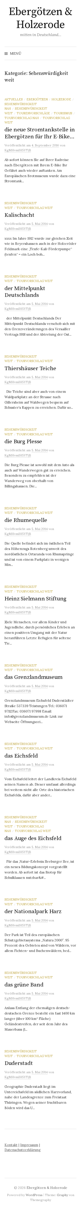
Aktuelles (13, 99)
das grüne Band (23, 984)
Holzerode (61, 99)
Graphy (62, 1195)
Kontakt (11, 1145)
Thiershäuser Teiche (30, 368)
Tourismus (63, 113)
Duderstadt (18, 1063)
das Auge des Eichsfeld (32, 838)
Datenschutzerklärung (22, 1150)
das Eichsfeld (21, 755)
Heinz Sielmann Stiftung (35, 598)
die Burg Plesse (23, 441)
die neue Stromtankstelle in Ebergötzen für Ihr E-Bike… (39, 133)
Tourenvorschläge (33, 113)
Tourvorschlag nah (21, 118)
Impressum (29, 1145)
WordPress (34, 1195)
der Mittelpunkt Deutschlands (24, 292)
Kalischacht (19, 215)
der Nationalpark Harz (32, 911)
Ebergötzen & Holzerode (40, 18)
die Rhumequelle (25, 520)
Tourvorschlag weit (35, 208)
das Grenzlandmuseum (33, 677)
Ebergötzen (37, 99)
